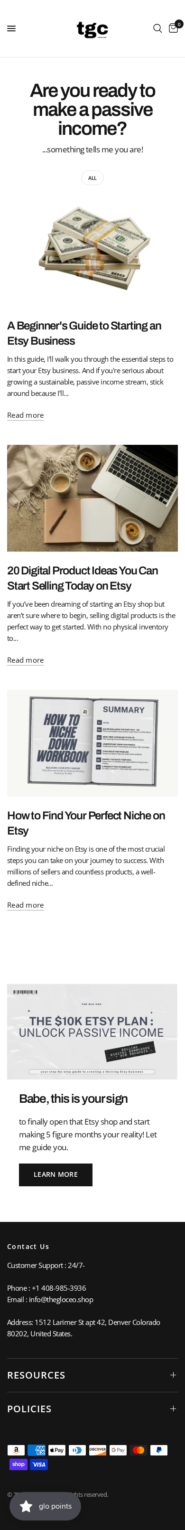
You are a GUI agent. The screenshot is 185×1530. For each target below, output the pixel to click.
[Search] (158, 28)
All (92, 177)
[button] (55, 1175)
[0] (172, 28)
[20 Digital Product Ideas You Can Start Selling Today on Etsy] (92, 498)
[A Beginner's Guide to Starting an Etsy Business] (92, 253)
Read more (25, 415)
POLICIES (29, 1408)
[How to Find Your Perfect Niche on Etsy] (92, 743)
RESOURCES (36, 1375)
